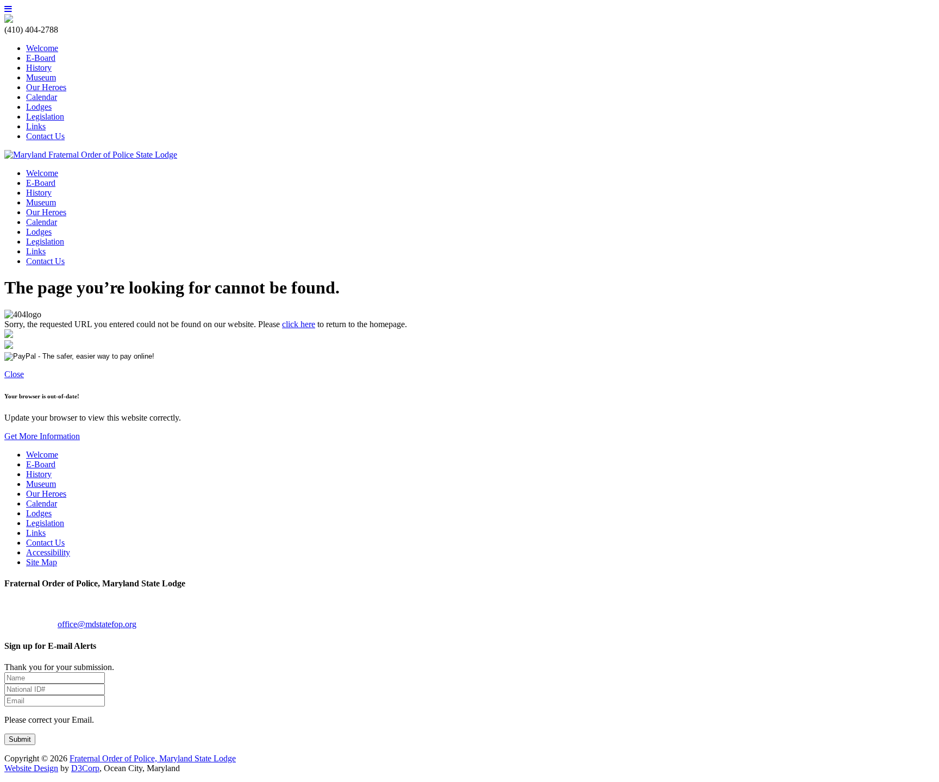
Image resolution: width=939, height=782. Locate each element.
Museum (41, 77)
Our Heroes (46, 87)
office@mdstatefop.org (97, 624)
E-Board (40, 57)
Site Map (41, 562)
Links (36, 126)
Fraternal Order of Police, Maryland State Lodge (153, 758)
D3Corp (85, 768)
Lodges (39, 106)
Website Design (31, 768)
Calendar (41, 97)
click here (298, 324)
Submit (20, 739)
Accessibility (48, 552)
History (39, 67)
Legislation (45, 116)
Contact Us (45, 136)
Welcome (42, 48)
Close (14, 374)
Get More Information (42, 436)
